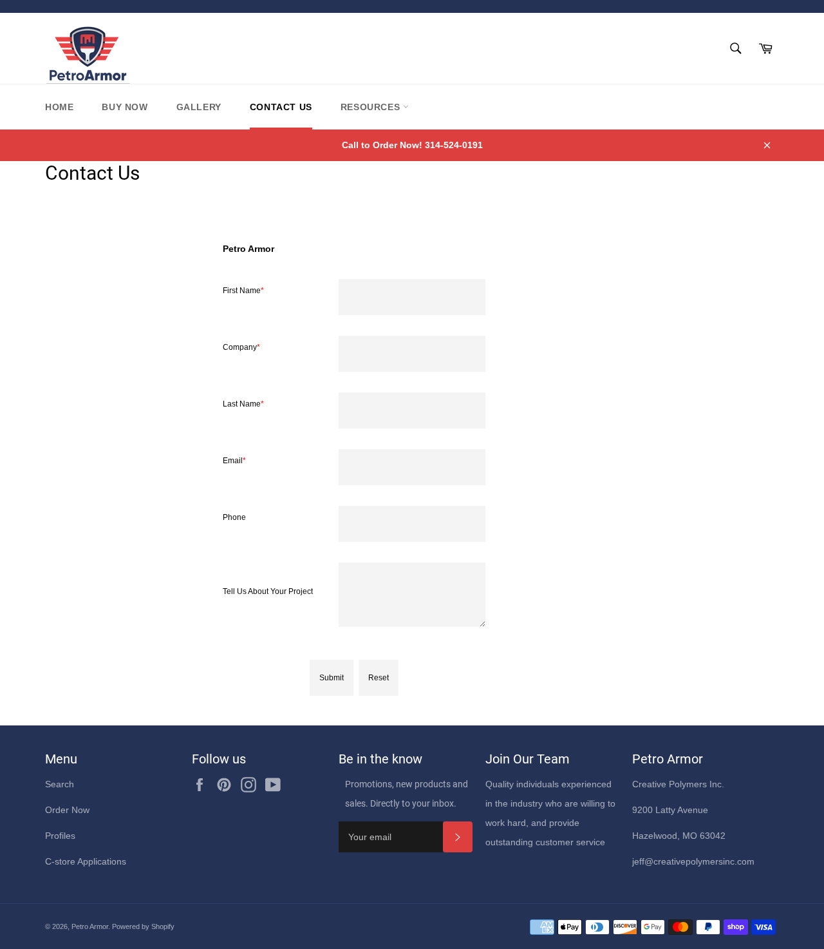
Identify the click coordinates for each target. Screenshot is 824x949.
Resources (372, 107)
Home (59, 107)
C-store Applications (85, 861)
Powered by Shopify (143, 926)
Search (59, 784)
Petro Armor (89, 926)
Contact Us (281, 107)
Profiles (60, 835)
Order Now (67, 810)
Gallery (198, 107)
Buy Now (124, 107)
